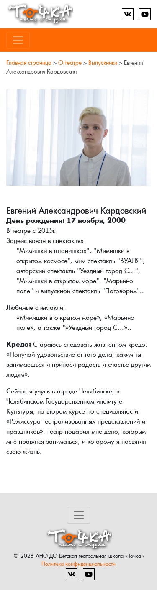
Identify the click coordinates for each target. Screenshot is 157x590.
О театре (70, 62)
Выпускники (102, 62)
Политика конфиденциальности (78, 563)
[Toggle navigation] (18, 40)
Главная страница (28, 62)
